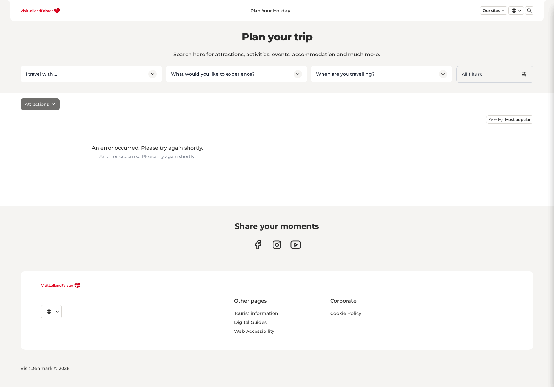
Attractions (37, 104)
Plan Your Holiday (270, 10)
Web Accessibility (254, 331)
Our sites (491, 10)
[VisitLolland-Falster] (61, 285)
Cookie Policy (345, 313)
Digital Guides (250, 322)
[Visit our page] (258, 244)
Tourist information (256, 313)
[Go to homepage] (40, 10)
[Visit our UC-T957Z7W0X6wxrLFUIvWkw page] (295, 244)
